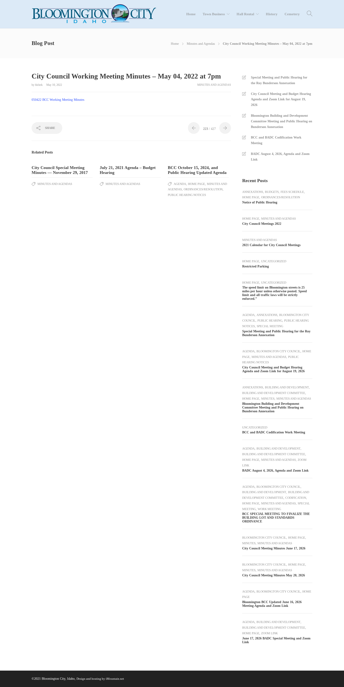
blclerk (39, 84)
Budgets (272, 192)
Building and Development (287, 387)
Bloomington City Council (278, 351)
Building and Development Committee (273, 393)
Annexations (252, 192)
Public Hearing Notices (187, 195)
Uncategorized (273, 261)
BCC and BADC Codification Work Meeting (276, 140)
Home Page (196, 184)
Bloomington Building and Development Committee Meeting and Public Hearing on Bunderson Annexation (281, 121)
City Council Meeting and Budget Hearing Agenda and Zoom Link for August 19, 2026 (281, 99)
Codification (295, 497)
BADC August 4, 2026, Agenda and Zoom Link (280, 156)
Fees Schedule (292, 192)
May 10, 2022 (54, 84)
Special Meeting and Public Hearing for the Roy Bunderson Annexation (279, 80)
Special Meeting (270, 326)
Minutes (267, 398)
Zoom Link (269, 633)
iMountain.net (115, 678)
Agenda (180, 184)
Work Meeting (269, 509)
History (272, 14)
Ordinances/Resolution (203, 189)
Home (191, 14)
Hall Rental (245, 14)
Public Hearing (269, 320)
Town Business (214, 14)
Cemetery (292, 14)
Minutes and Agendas (201, 43)
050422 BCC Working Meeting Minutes (58, 99)
